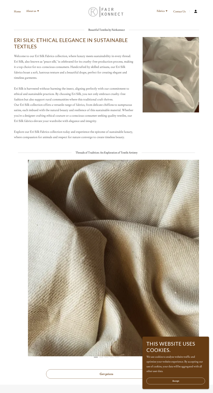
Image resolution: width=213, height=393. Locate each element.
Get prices (106, 374)
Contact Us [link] (179, 11)
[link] (106, 10)
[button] (32, 11)
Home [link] (17, 11)
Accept (175, 380)
